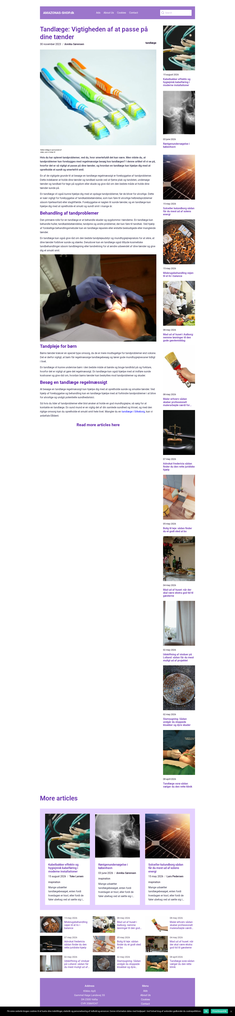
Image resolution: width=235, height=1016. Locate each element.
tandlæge (150, 42)
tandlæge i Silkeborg (133, 411)
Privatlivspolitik (219, 1011)
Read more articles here (98, 424)
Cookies (121, 12)
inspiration (54, 882)
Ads (98, 12)
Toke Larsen (76, 876)
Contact (133, 12)
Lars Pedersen (175, 876)
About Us (109, 12)
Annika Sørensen (74, 44)
